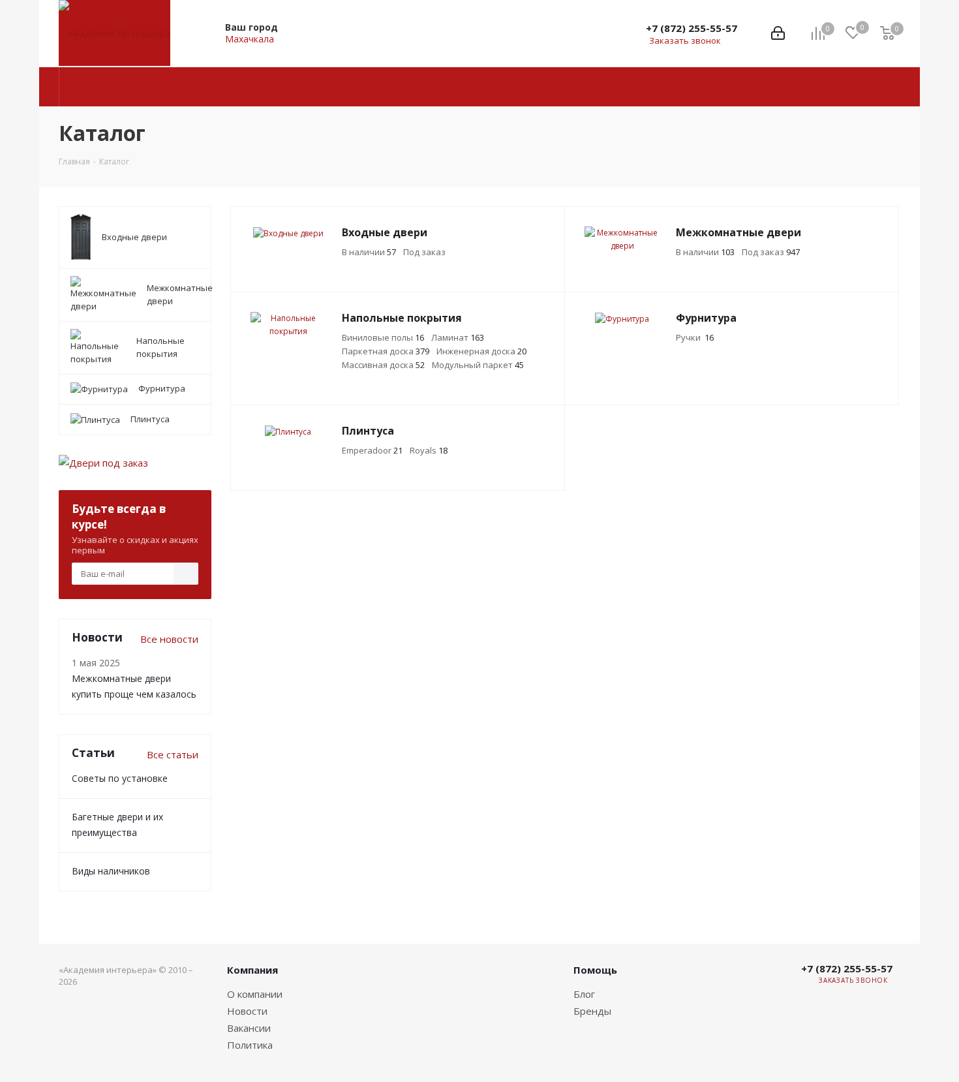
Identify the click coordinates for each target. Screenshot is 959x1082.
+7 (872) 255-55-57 (691, 28)
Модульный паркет (478, 365)
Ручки (695, 337)
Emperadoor (372, 450)
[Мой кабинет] (778, 33)
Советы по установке (120, 778)
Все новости (169, 638)
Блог (584, 993)
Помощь (595, 969)
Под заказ (424, 252)
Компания (252, 969)
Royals (429, 450)
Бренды (592, 1010)
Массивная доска (383, 365)
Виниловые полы (383, 337)
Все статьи (172, 754)
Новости (247, 1010)
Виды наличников (111, 871)
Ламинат (457, 337)
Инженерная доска (481, 351)
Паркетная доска (385, 351)
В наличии (369, 252)
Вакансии (249, 1027)
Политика (250, 1044)
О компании (254, 993)
